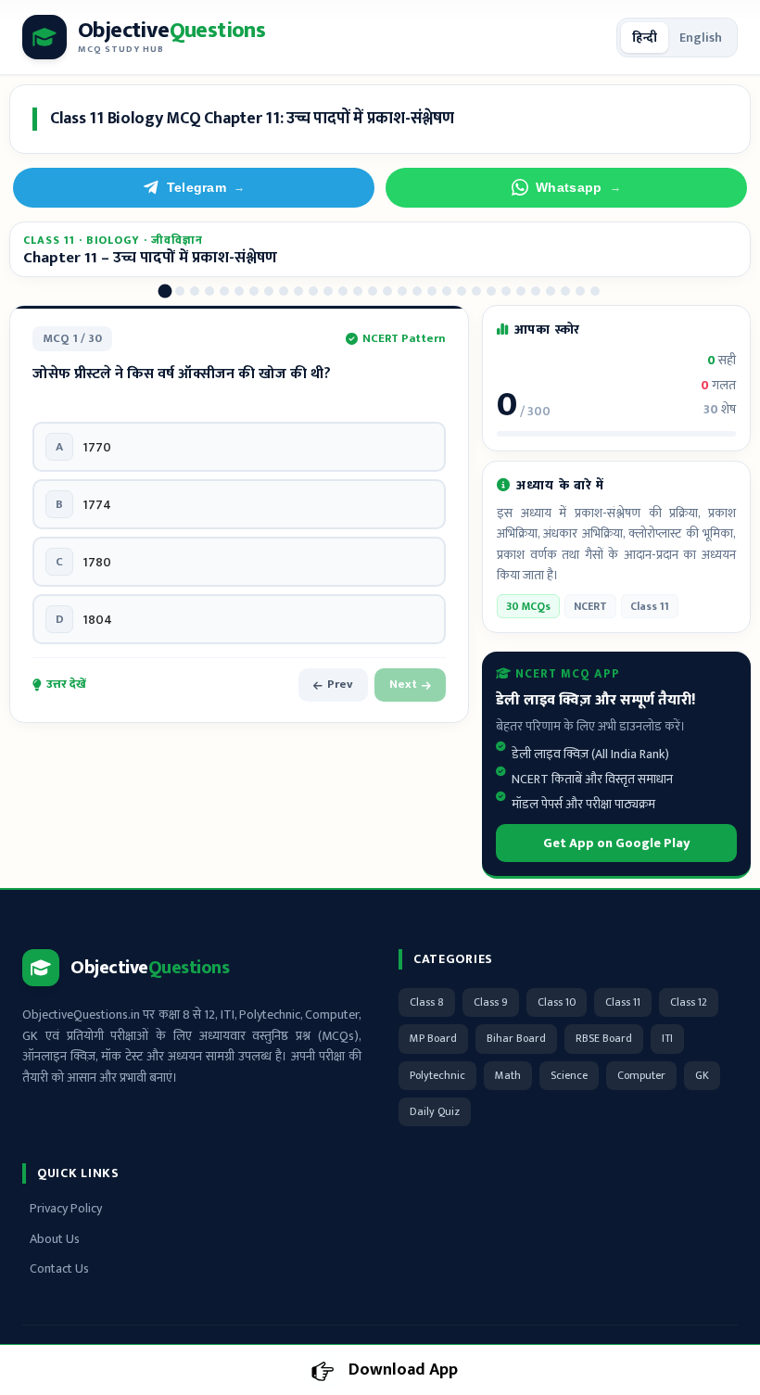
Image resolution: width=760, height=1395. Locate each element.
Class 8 (427, 1002)
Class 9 (491, 1002)
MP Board (433, 1038)
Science (569, 1075)
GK (702, 1075)
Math (508, 1075)
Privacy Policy (66, 1208)
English (700, 37)
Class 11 (622, 1002)
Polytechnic (437, 1075)
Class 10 (557, 1002)
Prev (340, 684)
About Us (55, 1238)
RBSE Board (604, 1038)
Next (403, 684)
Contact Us (59, 1268)
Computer (641, 1075)
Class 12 (688, 1002)
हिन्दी (644, 37)
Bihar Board (516, 1038)
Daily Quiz (435, 1111)
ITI (667, 1038)
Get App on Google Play (616, 843)
